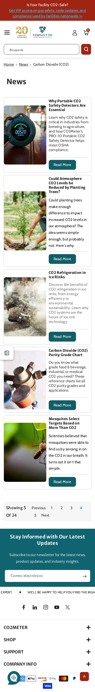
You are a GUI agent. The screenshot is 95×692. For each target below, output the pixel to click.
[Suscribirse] (85, 576)
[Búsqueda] (86, 49)
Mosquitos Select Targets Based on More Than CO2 (64, 423)
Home (9, 64)
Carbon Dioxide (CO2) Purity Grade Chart (68, 352)
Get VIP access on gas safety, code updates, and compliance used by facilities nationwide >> (47, 13)
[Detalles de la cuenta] (74, 32)
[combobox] (41, 49)
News (23, 64)
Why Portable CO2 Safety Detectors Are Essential (67, 105)
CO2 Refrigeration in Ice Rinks (67, 274)
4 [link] (81, 508)
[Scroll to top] (84, 676)
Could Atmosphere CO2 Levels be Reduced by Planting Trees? (67, 185)
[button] (7, 32)
